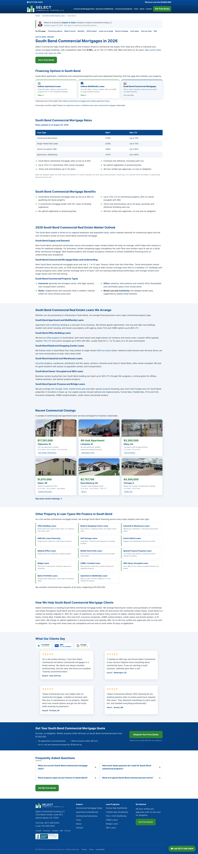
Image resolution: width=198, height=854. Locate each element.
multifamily (124, 291)
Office (106, 283)
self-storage (56, 389)
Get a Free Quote (46, 60)
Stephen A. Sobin (69, 23)
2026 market (91, 31)
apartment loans (73, 105)
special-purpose (103, 389)
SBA (120, 376)
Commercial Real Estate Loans (53, 16)
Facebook (46, 831)
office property (53, 338)
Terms (91, 849)
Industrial (43, 283)
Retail (41, 291)
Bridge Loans (112, 824)
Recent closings (121, 31)
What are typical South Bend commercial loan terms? (127, 778)
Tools (136, 9)
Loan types (134, 31)
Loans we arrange (106, 31)
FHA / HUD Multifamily (116, 816)
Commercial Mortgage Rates (84, 9)
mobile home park (77, 389)
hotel (65, 389)
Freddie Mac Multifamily (117, 812)
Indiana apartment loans (100, 101)
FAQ (155, 31)
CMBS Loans (112, 820)
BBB (61, 831)
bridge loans (141, 389)
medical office (143, 283)
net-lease (48, 294)
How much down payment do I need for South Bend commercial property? (126, 767)
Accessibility (100, 849)
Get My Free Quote (47, 788)
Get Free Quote (162, 9)
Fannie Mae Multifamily (116, 808)
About (142, 9)
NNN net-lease (104, 350)
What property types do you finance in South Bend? (63, 778)
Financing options (55, 31)
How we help (146, 31)
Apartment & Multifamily (105, 9)
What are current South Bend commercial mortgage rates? (63, 767)
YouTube (67, 831)
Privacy (84, 849)
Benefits (81, 31)
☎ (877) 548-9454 (35, 2)
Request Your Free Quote (145, 734)
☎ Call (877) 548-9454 (182, 848)
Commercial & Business (124, 9)
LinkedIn (38, 831)
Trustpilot (55, 831)
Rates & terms (70, 31)
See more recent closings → (48, 499)
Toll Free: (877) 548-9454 (47, 823)
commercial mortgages (107, 105)
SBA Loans (111, 828)
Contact (149, 9)
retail (48, 350)
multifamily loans (87, 105)
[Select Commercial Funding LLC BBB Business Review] (46, 838)
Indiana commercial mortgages (74, 101)
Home (37, 16)
